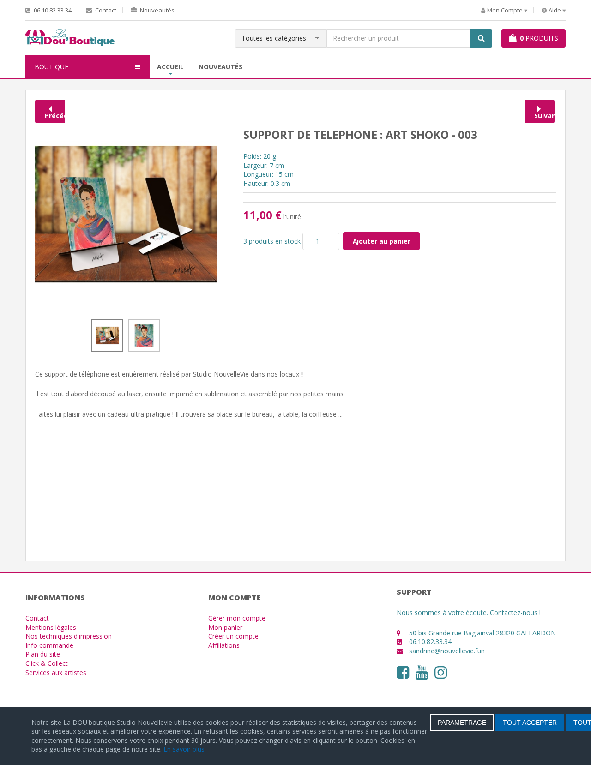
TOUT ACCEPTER (530, 722)
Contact (105, 10)
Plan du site (42, 654)
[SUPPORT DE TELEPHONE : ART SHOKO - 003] (126, 213)
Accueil (170, 66)
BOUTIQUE (51, 66)
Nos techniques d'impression (68, 636)
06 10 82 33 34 (52, 10)
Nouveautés (157, 10)
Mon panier (225, 627)
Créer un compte (233, 636)
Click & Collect (46, 663)
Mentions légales (50, 627)
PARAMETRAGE (462, 722)
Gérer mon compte (236, 618)
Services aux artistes (55, 672)
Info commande (49, 645)
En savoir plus (184, 749)
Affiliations (224, 645)
